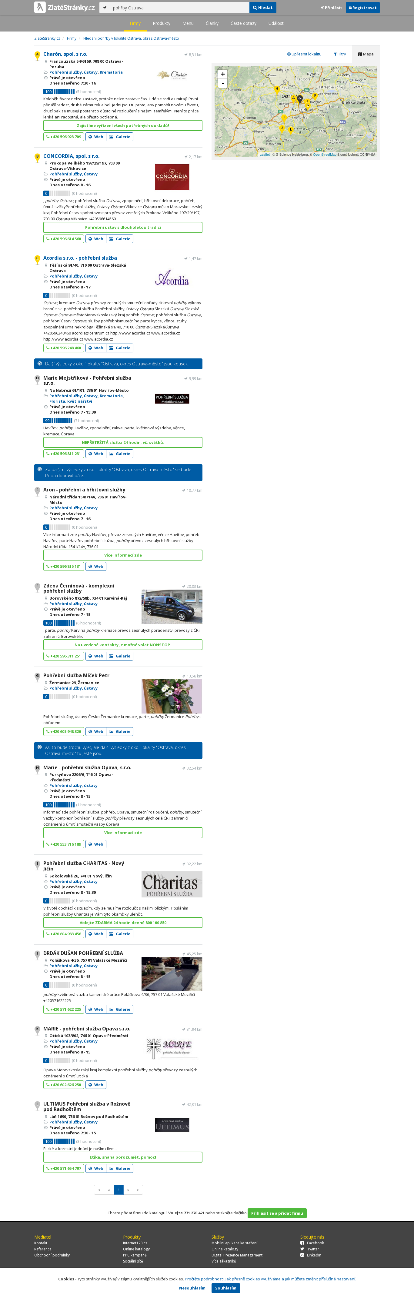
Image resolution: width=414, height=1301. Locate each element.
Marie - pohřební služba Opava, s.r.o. (87, 767)
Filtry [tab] (341, 54)
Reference (43, 1249)
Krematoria (111, 72)
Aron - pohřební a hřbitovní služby (84, 489)
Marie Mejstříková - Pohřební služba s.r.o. (87, 380)
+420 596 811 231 (65, 453)
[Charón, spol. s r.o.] (293, 100)
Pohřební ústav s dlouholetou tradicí (123, 227)
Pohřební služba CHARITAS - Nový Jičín (83, 866)
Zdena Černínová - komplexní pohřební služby (78, 588)
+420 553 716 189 (65, 844)
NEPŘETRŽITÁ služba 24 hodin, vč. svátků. (123, 442)
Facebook (315, 1243)
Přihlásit (333, 7)
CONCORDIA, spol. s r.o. (71, 156)
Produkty (161, 23)
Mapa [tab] (368, 54)
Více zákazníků (224, 1261)
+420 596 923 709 (65, 136)
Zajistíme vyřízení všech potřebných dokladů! (123, 125)
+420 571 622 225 (65, 1009)
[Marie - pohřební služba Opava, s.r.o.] (277, 90)
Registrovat (364, 7)
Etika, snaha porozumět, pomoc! (123, 1157)
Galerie (122, 136)
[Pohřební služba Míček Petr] (308, 107)
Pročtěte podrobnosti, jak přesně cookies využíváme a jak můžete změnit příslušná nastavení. (270, 1279)
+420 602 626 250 (65, 1084)
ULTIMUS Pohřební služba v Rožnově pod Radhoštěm (86, 1106)
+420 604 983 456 (65, 934)
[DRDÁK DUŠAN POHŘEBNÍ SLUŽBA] (282, 130)
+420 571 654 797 (65, 1168)
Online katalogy (136, 1249)
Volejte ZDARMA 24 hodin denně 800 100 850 (123, 922)
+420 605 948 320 (65, 731)
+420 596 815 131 (65, 566)
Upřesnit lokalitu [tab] (306, 54)
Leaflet (265, 154)
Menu (188, 23)
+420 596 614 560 (65, 238)
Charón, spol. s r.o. (65, 54)
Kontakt (40, 1243)
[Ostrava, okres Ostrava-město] (300, 100)
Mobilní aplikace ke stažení (234, 1243)
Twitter (313, 1249)
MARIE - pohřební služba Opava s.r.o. (86, 1028)
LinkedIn (314, 1255)
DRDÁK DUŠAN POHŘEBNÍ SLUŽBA (83, 953)
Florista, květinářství (70, 401)
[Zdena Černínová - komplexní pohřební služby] (315, 97)
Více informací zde (123, 555)
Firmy (135, 23)
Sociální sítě (133, 1261)
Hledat (265, 7)
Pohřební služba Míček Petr (76, 675)
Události (277, 23)
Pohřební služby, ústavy (73, 72)
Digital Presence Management (237, 1255)
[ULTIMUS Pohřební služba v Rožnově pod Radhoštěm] (291, 131)
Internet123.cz (135, 1243)
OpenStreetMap (324, 154)
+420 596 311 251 (65, 656)
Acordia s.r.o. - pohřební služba (80, 258)
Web (98, 136)
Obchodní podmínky (52, 1255)
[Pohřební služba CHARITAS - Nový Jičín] (284, 119)
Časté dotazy (243, 23)
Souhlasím (225, 1288)
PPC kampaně (135, 1255)
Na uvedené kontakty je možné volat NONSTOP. (123, 644)
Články (212, 23)
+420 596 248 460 (65, 348)
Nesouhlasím (192, 1288)
